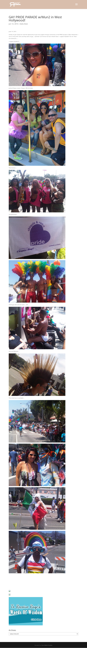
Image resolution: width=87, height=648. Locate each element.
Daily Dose (24, 24)
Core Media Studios (46, 645)
